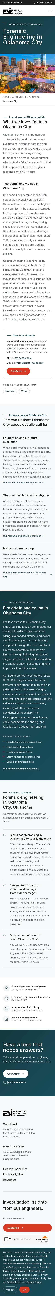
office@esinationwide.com (29, 362)
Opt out (10, 1289)
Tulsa (24, 391)
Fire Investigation (13, 1174)
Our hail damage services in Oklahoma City (27, 574)
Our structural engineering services (24, 482)
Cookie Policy (14, 1282)
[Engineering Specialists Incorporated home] (12, 11)
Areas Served (19, 96)
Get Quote (16, 371)
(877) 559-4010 (23, 358)
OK (24, 1289)
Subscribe (13, 1227)
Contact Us (9, 1179)
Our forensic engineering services (23, 535)
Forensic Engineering (15, 1168)
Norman (10, 391)
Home (6, 96)
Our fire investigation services (21, 768)
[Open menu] (50, 11)
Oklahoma (34, 96)
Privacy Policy (34, 1282)
